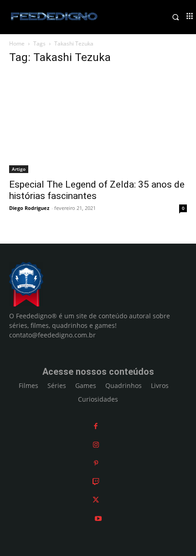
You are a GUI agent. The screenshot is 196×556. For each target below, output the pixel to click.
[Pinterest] (96, 463)
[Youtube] (98, 518)
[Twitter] (96, 500)
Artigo (19, 169)
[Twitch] (96, 481)
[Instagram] (96, 445)
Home (17, 43)
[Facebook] (96, 426)
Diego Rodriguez (29, 207)
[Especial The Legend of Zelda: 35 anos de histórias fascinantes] (98, 123)
